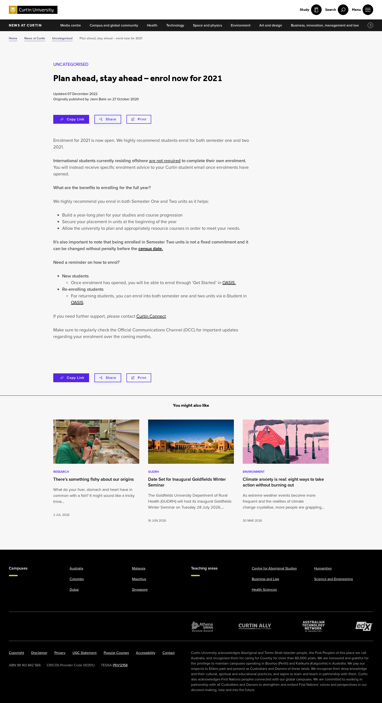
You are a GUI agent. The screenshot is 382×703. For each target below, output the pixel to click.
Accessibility (145, 652)
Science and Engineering (333, 578)
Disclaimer (39, 652)
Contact (168, 652)
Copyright (16, 652)
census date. (150, 248)
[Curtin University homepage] (33, 10)
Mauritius (139, 578)
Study (304, 10)
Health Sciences (264, 589)
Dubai (74, 589)
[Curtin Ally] (255, 626)
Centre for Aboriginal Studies (274, 568)
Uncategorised (70, 64)
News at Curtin (25, 25)
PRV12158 (120, 665)
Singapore (140, 589)
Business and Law (265, 578)
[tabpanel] (96, 471)
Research (61, 471)
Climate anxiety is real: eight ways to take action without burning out (283, 482)
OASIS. (229, 282)
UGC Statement (85, 652)
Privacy (59, 652)
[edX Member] (364, 626)
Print (142, 119)
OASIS (77, 302)
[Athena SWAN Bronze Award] (202, 626)
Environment (254, 471)
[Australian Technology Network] (313, 626)
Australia (76, 568)
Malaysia (138, 568)
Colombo (77, 578)
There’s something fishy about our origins (93, 479)
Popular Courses (116, 652)
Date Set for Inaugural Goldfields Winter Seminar (187, 482)
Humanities (323, 568)
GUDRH (153, 471)
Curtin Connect (151, 316)
